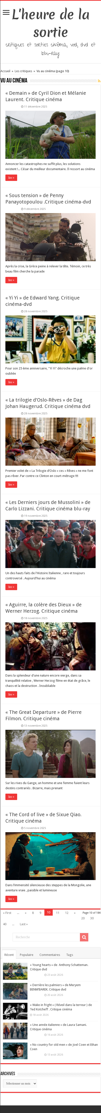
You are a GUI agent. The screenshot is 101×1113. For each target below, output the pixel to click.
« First (7, 913)
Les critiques (23, 71)
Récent (9, 955)
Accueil (5, 71)
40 (4, 924)
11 (57, 913)
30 (92, 918)
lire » (11, 177)
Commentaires (49, 955)
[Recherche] (84, 937)
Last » (24, 924)
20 (83, 918)
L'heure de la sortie (50, 23)
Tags (69, 955)
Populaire (26, 955)
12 (66, 913)
